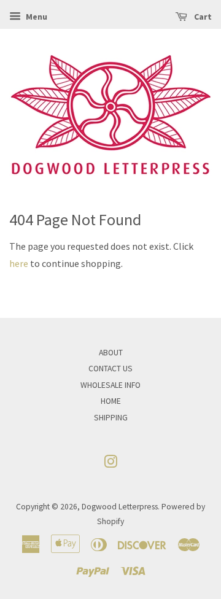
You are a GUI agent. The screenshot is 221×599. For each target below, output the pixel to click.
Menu (35, 16)
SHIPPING (111, 417)
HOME (111, 401)
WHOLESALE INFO (110, 385)
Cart (202, 16)
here (18, 263)
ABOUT (111, 352)
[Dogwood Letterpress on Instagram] (110, 464)
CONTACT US (110, 368)
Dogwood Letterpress (120, 506)
